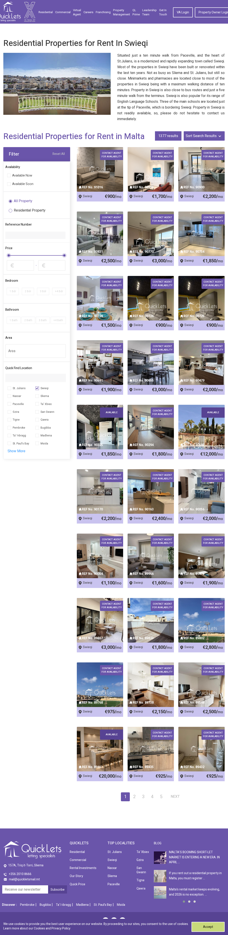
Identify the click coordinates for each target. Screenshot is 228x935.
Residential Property (29, 210)
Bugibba (46, 427)
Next (175, 797)
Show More (16, 451)
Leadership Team (149, 12)
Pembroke (19, 427)
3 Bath (43, 320)
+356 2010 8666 (20, 874)
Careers (88, 12)
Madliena (46, 435)
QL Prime (136, 12)
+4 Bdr (59, 291)
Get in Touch (163, 12)
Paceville (18, 404)
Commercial (63, 12)
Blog (157, 843)
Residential (46, 12)
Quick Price (77, 884)
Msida (44, 443)
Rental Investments (83, 868)
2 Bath (28, 320)
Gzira (16, 411)
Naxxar (17, 396)
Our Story (76, 876)
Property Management (121, 12)
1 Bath (14, 320)
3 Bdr (43, 291)
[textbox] (35, 351)
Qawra (45, 419)
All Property (23, 201)
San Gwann (47, 411)
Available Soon (22, 184)
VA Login (183, 12)
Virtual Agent (77, 12)
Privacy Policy (60, 928)
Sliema (45, 396)
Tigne (16, 419)
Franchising (103, 12)
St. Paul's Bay (21, 443)
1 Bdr (13, 291)
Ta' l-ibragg (19, 435)
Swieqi (45, 388)
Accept (208, 927)
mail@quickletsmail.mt (24, 879)
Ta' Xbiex (46, 404)
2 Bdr (28, 291)
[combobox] (35, 351)
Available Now (22, 176)
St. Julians (19, 388)
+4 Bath (58, 320)
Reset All (59, 154)
